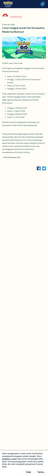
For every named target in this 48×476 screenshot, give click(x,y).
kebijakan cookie (9, 459)
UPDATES (16, 16)
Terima (40, 472)
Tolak (28, 472)
